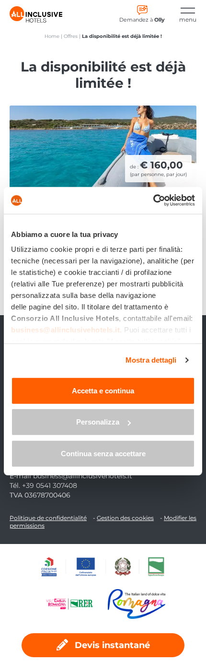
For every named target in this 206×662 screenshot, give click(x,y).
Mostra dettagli (151, 360)
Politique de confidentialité (48, 517)
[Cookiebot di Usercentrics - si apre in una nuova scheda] (153, 200)
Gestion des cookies (125, 517)
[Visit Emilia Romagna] (74, 604)
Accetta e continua (103, 390)
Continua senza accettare (103, 453)
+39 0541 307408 (49, 485)
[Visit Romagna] (136, 604)
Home (52, 36)
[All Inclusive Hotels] (36, 14)
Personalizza (97, 422)
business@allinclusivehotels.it (82, 476)
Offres (71, 36)
